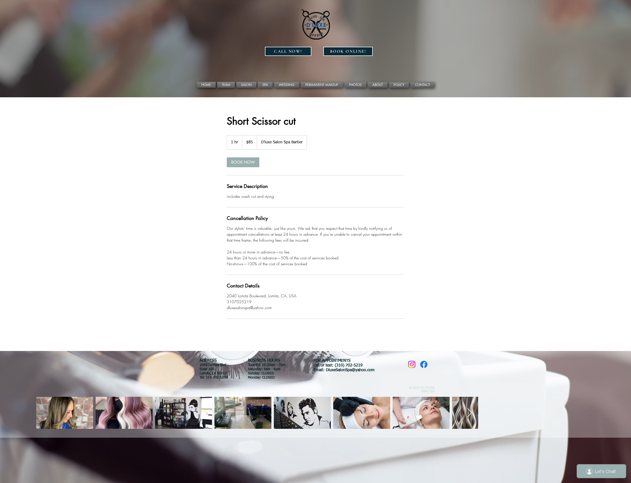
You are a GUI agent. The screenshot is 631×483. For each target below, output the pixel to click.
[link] (243, 162)
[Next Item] (470, 413)
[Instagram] (412, 364)
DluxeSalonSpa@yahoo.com (350, 370)
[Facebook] (424, 364)
